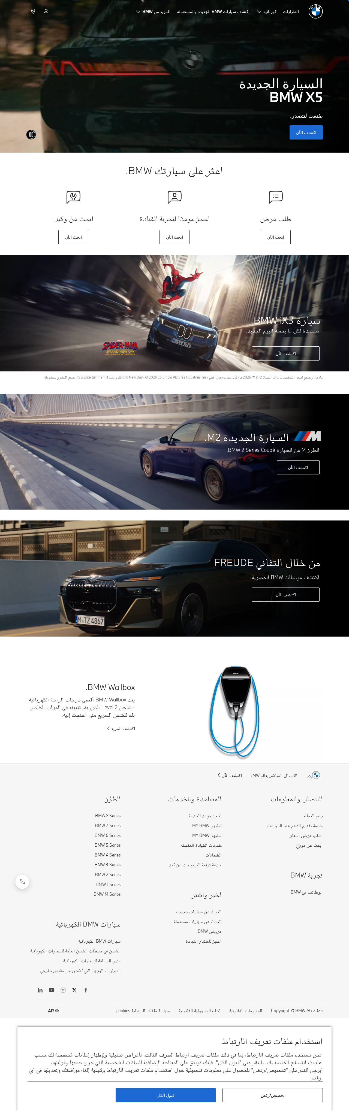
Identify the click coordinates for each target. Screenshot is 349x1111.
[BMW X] (74, 991)
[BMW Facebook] (86, 991)
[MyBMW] (45, 11)
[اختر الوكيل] (32, 11)
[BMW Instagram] (63, 991)
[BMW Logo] (316, 11)
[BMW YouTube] (51, 991)
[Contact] (22, 882)
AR (51, 1010)
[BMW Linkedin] (40, 991)
